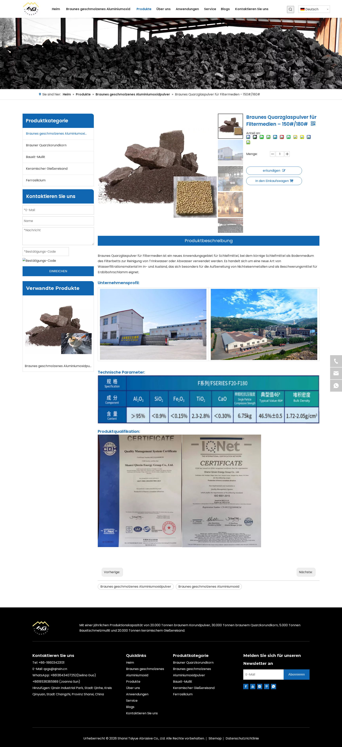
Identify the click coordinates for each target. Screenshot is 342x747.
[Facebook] (245, 686)
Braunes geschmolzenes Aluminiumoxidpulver (60, 133)
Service (132, 700)
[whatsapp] (273, 686)
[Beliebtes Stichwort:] (290, 9)
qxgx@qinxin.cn (55, 669)
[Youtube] (252, 686)
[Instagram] (259, 686)
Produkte (133, 681)
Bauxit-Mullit (35, 157)
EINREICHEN (58, 271)
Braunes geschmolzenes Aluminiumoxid (208, 586)
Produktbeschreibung (209, 241)
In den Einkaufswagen (272, 181)
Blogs (130, 707)
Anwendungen (137, 694)
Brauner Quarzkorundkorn (46, 145)
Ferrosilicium (36, 180)
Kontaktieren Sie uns (142, 713)
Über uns (133, 688)
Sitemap (215, 738)
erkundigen (271, 170)
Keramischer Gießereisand (46, 168)
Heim (130, 662)
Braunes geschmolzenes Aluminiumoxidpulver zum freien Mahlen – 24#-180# (58, 366)
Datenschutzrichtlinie (242, 738)
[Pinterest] (266, 686)
